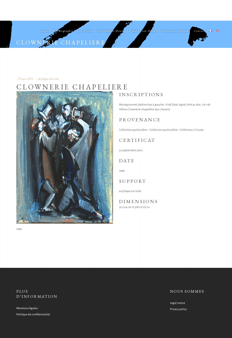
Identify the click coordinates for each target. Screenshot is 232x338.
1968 (19, 228)
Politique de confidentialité (33, 314)
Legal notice (177, 302)
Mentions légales (27, 308)
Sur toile (54, 79)
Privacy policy (178, 309)
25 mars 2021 (25, 79)
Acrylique (43, 79)
